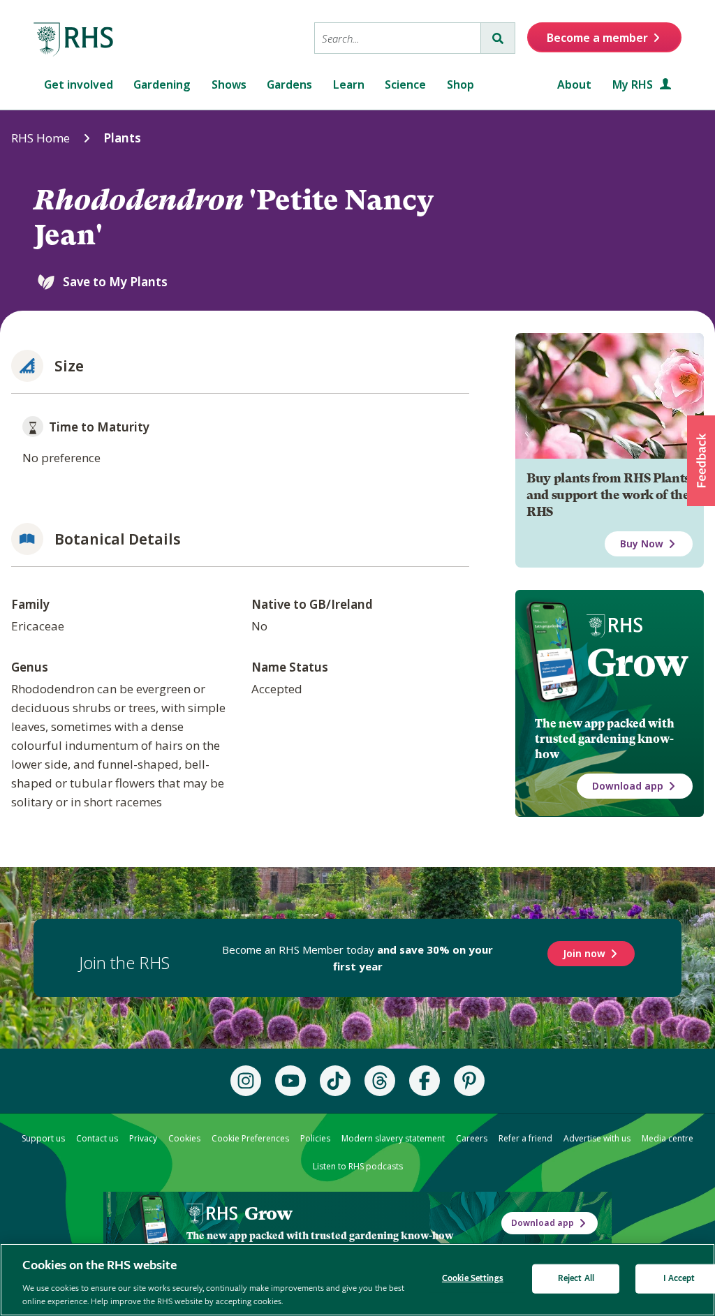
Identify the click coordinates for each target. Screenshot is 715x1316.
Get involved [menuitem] (78, 84)
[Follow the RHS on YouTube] (290, 1080)
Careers (471, 1138)
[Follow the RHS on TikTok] (335, 1080)
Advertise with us (597, 1138)
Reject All (576, 1278)
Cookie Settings (472, 1278)
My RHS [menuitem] (634, 84)
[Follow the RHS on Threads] (379, 1080)
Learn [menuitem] (348, 84)
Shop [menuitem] (460, 84)
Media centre (667, 1138)
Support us (43, 1138)
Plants (122, 138)
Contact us (97, 1138)
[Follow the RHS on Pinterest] (469, 1080)
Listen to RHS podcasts (358, 1166)
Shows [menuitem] (229, 84)
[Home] (74, 39)
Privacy (143, 1138)
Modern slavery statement (393, 1138)
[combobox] (397, 38)
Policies (315, 1138)
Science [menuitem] (405, 84)
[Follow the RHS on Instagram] (245, 1080)
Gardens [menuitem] (289, 84)
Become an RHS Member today (357, 957)
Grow (637, 662)
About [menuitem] (574, 84)
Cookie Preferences (250, 1138)
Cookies (184, 1138)
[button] (701, 460)
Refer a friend (525, 1138)
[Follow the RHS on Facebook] (424, 1080)
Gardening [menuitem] (162, 84)
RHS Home (40, 138)
